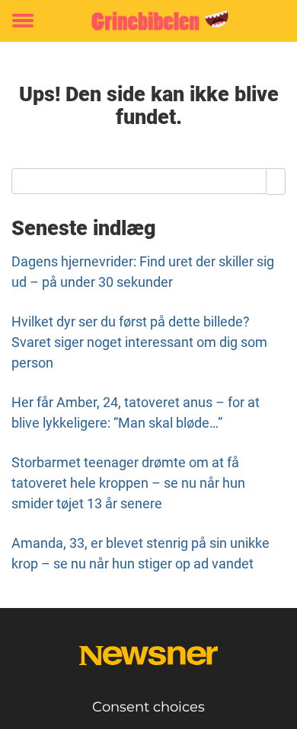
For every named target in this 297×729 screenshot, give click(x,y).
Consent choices (148, 707)
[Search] (276, 181)
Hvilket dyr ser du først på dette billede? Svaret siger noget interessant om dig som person (139, 342)
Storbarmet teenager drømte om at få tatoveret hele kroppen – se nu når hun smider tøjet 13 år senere (128, 482)
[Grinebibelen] (148, 21)
